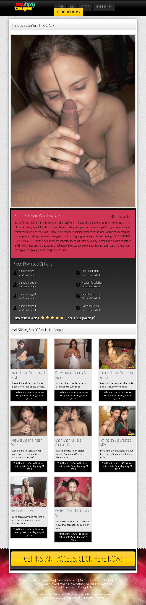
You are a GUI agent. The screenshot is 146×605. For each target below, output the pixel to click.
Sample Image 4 (27, 308)
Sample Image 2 (27, 284)
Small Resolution (91, 296)
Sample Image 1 (27, 273)
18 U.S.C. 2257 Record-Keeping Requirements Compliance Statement (73, 583)
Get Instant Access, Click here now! (73, 559)
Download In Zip (91, 308)
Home (60, 7)
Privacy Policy (86, 587)
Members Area (104, 7)
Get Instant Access (68, 12)
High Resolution (91, 273)
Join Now (48, 580)
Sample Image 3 (27, 296)
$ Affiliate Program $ (115, 580)
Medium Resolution (92, 284)
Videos (85, 7)
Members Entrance (30, 580)
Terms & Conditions (63, 587)
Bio (72, 7)
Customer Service (67, 580)
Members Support (90, 580)
